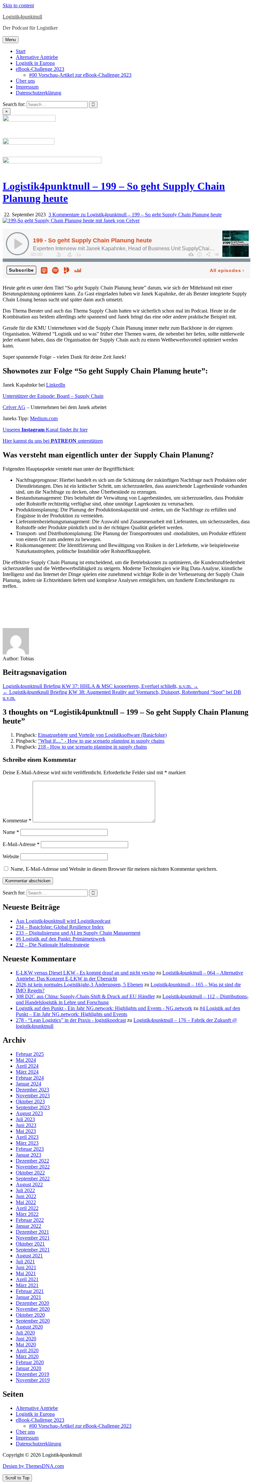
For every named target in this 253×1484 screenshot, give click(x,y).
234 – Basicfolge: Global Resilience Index (60, 927)
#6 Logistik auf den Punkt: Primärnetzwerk (60, 939)
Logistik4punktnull (22, 16)
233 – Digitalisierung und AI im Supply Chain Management (78, 933)
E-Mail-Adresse (21, 844)
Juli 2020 (25, 1332)
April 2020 (27, 1350)
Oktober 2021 (30, 1244)
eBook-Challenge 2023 (40, 69)
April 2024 (27, 1066)
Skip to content (18, 5)
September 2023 (33, 1107)
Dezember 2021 (32, 1232)
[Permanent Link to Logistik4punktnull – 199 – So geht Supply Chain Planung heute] (71, 220)
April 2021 (27, 1279)
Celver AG (14, 407)
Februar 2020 (30, 1362)
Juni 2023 (26, 1125)
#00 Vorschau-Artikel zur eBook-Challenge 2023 (80, 75)
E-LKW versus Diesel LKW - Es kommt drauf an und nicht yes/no (85, 973)
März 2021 (27, 1285)
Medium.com (44, 418)
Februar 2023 (30, 1149)
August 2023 (29, 1113)
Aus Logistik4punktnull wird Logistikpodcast (63, 921)
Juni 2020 (26, 1338)
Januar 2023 (28, 1155)
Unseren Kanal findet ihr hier (45, 429)
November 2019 (33, 1380)
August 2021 (29, 1255)
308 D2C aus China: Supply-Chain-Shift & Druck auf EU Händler (85, 996)
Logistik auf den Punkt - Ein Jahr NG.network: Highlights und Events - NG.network (104, 1008)
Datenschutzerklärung (38, 93)
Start (20, 51)
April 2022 (27, 1208)
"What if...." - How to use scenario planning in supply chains (101, 741)
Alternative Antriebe (37, 57)
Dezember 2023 (32, 1089)
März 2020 (27, 1356)
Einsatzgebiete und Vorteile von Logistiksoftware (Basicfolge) (102, 735)
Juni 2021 (26, 1267)
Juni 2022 (26, 1196)
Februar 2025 (30, 1054)
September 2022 (33, 1178)
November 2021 (33, 1238)
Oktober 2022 (30, 1172)
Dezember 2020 (32, 1303)
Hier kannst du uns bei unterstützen (53, 441)
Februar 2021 (30, 1291)
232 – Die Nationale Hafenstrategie (52, 945)
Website (11, 856)
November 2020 (33, 1309)
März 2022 (27, 1214)
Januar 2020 (28, 1368)
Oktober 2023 (30, 1101)
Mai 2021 (26, 1273)
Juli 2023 (25, 1119)
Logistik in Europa (35, 63)
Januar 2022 (28, 1226)
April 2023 (27, 1137)
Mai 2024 (26, 1060)
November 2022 (33, 1166)
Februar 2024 (30, 1078)
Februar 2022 (30, 1220)
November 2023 (33, 1095)
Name (11, 832)
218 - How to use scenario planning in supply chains (92, 747)
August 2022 (29, 1184)
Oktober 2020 (30, 1315)
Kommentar (17, 820)
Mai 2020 (26, 1344)
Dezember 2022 (32, 1161)
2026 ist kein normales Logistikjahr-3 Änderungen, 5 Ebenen (79, 984)
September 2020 (33, 1321)
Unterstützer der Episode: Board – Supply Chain (53, 396)
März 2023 (27, 1143)
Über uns (25, 81)
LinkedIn (55, 385)
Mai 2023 (26, 1131)
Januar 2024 (28, 1083)
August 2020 (29, 1327)
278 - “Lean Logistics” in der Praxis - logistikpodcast (71, 1020)
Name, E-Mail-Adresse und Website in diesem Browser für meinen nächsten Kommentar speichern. (114, 869)
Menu (10, 39)
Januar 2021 (28, 1297)
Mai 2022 (26, 1202)
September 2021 (33, 1249)
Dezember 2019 (32, 1374)
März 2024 (27, 1072)
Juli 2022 (25, 1190)
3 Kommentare (135, 214)
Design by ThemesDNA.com (33, 1466)
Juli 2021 (25, 1261)
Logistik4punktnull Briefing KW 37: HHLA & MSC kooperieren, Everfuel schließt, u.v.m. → (100, 686)
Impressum (27, 87)
